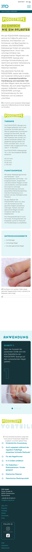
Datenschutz (5, 548)
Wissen (3, 513)
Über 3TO (4, 506)
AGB (2, 543)
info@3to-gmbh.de (7, 500)
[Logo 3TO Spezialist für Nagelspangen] (8, 6)
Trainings (4, 510)
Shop (3, 518)
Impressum (4, 545)
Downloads (4, 515)
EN (27, 2)
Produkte (7, 11)
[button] (12, 408)
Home (2, 11)
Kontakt (21, 2)
